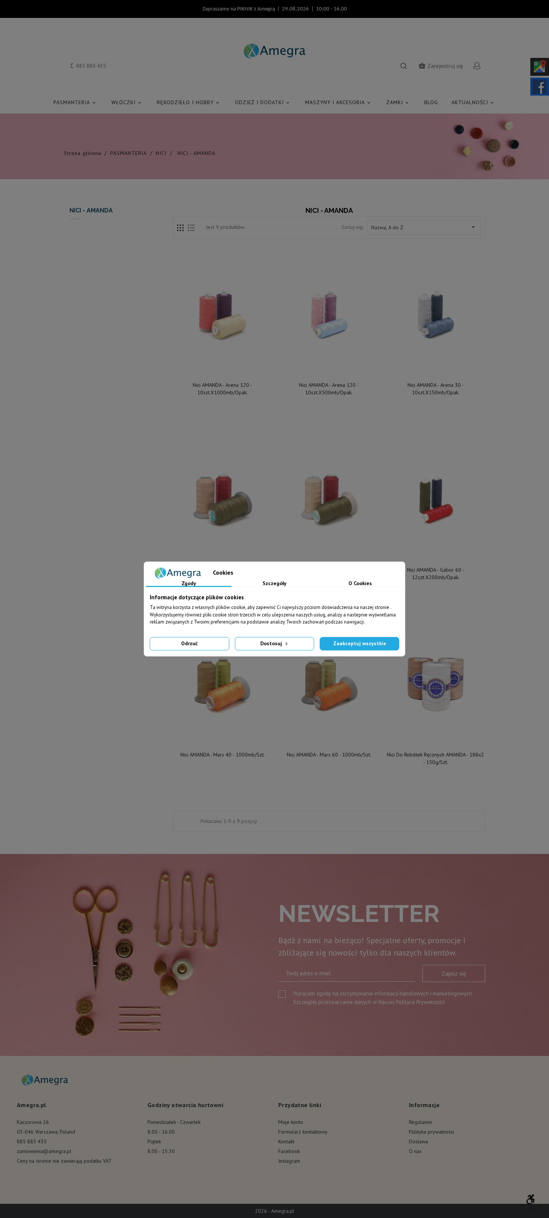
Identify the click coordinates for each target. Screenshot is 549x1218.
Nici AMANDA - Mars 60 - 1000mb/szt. (329, 754)
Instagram (289, 1161)
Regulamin (420, 1122)
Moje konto (290, 1122)
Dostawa (418, 1141)
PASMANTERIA (75, 102)
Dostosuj (271, 643)
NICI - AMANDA (91, 210)
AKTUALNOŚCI (473, 102)
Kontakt (286, 1141)
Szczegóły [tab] (274, 584)
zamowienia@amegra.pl (44, 1151)
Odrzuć (189, 643)
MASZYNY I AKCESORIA (338, 102)
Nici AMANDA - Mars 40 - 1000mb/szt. (222, 754)
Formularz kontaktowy (303, 1131)
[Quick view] (223, 370)
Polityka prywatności (431, 1131)
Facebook (289, 1151)
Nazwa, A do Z (424, 227)
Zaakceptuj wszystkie (359, 643)
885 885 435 (32, 1141)
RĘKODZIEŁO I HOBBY (188, 102)
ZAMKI (398, 102)
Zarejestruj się (440, 65)
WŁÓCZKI (126, 102)
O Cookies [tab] (360, 584)
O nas (415, 1151)
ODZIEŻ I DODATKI (263, 102)
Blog (431, 102)
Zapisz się (453, 973)
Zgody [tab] (189, 584)
